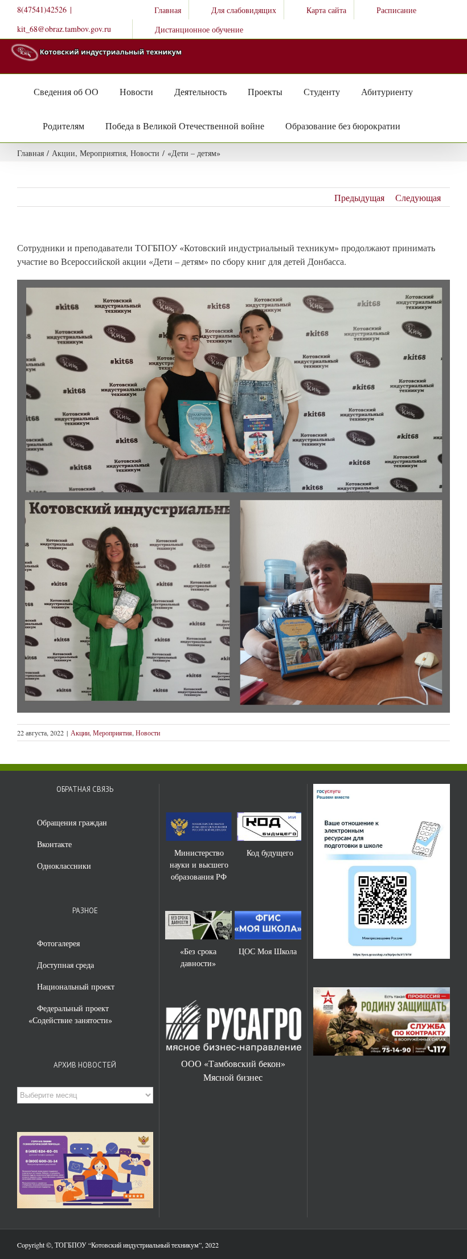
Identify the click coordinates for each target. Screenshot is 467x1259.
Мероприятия (112, 732)
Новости (148, 732)
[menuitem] (160, 9)
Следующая (418, 197)
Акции (80, 732)
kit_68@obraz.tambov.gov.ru (64, 28)
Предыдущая (359, 197)
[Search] (412, 125)
